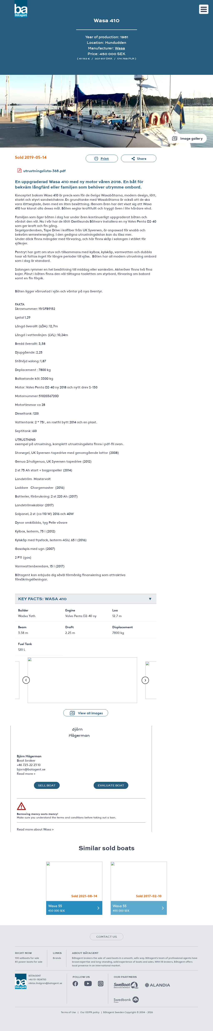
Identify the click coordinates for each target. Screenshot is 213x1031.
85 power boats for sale (28, 961)
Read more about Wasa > (35, 829)
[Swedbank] (126, 999)
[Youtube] (88, 983)
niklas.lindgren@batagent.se (45, 983)
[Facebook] (75, 983)
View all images (90, 712)
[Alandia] (157, 985)
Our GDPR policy (89, 1012)
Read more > (26, 773)
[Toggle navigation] (203, 9)
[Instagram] (100, 983)
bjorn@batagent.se (31, 769)
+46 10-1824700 (37, 979)
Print (105, 158)
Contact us (106, 937)
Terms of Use (68, 1012)
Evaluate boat (111, 785)
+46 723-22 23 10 (29, 764)
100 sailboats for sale (27, 958)
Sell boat (47, 785)
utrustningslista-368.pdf (44, 170)
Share (141, 158)
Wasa (120, 48)
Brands (57, 958)
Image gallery (191, 138)
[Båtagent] (21, 8)
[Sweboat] (126, 985)
